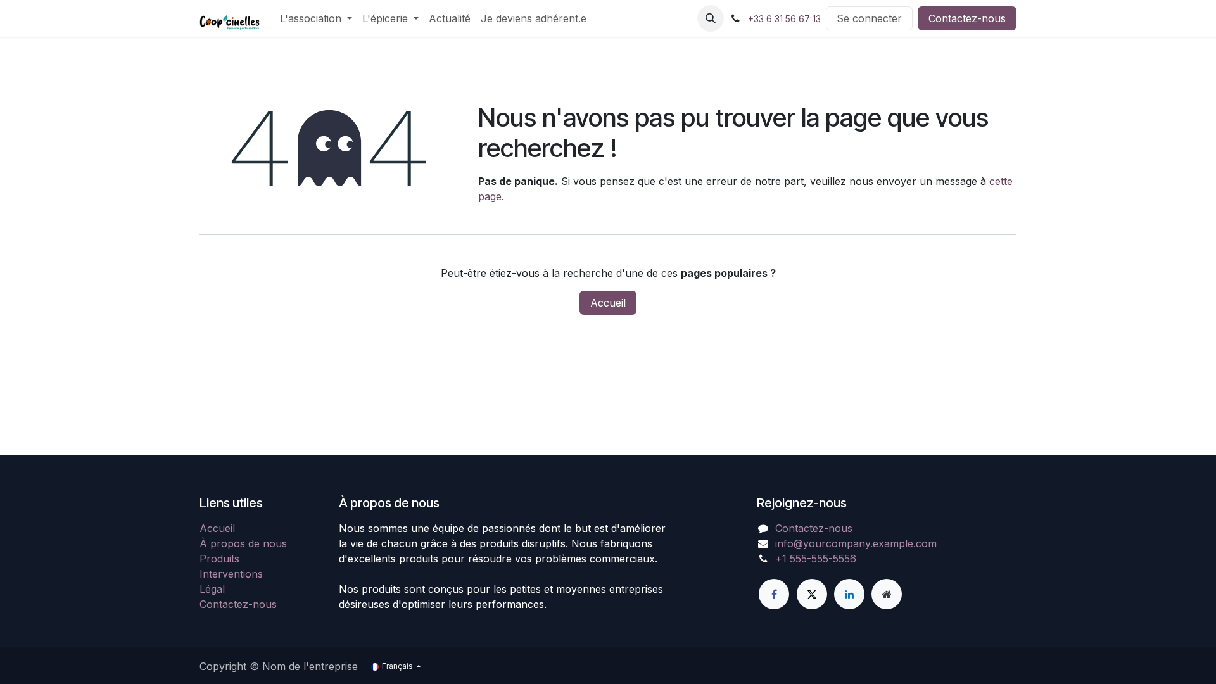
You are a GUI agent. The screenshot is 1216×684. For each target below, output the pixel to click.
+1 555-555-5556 (815, 558)
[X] (812, 594)
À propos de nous (243, 543)
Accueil (608, 302)
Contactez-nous (967, 18)
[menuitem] (316, 18)
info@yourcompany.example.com (856, 543)
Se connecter (869, 18)
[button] (710, 18)
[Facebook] (774, 594)
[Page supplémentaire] (886, 594)
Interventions (231, 573)
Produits (219, 558)
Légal (212, 589)
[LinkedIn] (849, 594)
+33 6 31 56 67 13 (784, 18)
